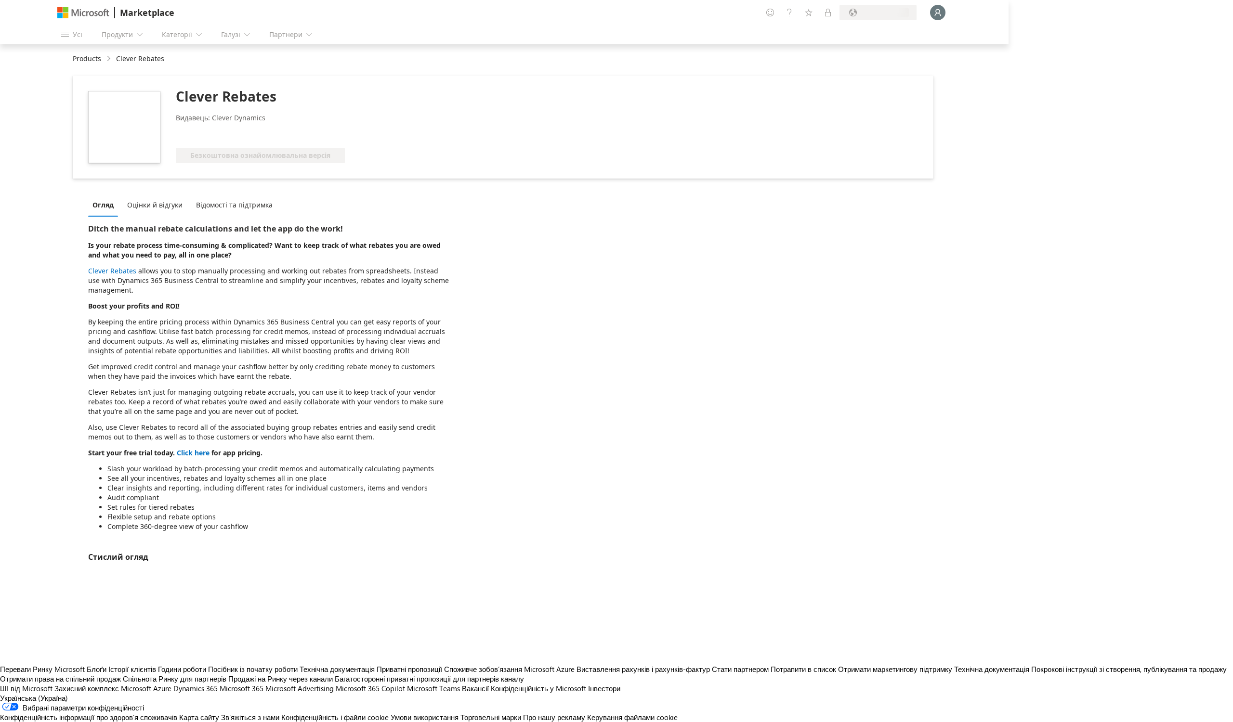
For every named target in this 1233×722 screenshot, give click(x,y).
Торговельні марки (490, 717)
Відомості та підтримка (234, 204)
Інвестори (604, 688)
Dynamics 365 (195, 688)
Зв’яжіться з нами (250, 717)
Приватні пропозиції (409, 669)
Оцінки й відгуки (155, 204)
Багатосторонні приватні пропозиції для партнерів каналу (429, 678)
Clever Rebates (112, 270)
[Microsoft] (83, 12)
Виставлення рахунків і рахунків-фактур (643, 669)
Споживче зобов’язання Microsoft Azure (510, 669)
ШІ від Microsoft (26, 688)
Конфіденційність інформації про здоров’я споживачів (88, 717)
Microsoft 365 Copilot (370, 688)
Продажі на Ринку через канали (280, 678)
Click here (193, 452)
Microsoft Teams (433, 688)
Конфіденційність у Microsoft (538, 688)
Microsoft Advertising (299, 688)
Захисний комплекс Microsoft (102, 688)
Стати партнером (740, 669)
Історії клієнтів (132, 669)
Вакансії (475, 688)
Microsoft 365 (241, 688)
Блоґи (96, 669)
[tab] (105, 204)
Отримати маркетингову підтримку (895, 669)
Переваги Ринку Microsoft (42, 669)
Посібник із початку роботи (253, 669)
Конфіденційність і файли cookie (335, 717)
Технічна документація (337, 669)
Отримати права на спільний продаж (60, 678)
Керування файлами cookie (632, 717)
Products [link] (87, 58)
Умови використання (425, 717)
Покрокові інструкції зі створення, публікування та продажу (1129, 669)
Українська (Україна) (34, 698)
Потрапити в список (803, 669)
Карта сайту (199, 717)
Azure (162, 688)
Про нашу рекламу (554, 717)
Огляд (103, 204)
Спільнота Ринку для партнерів (174, 678)
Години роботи (182, 669)
